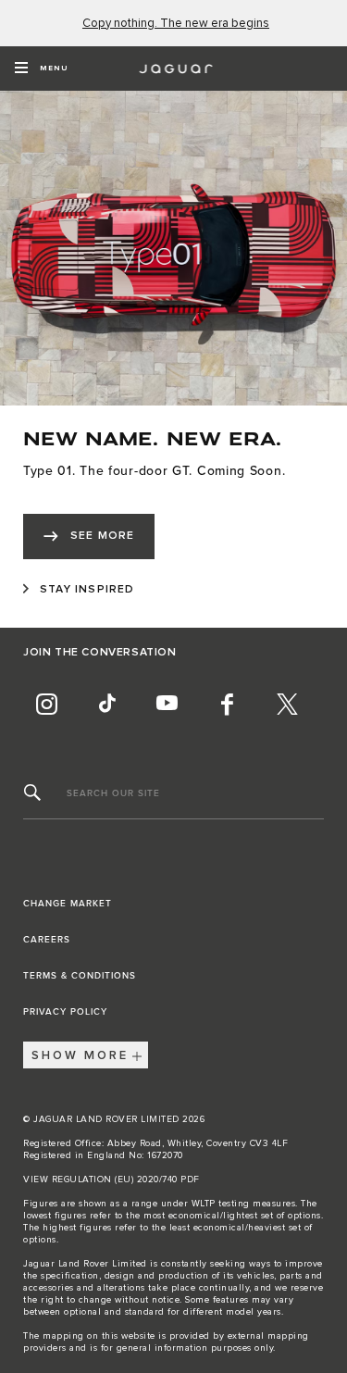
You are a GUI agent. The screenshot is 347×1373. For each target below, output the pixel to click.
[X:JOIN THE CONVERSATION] (287, 703)
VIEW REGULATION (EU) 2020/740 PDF (111, 1179)
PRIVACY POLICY (65, 1011)
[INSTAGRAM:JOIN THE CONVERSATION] (46, 703)
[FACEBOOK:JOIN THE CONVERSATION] (227, 703)
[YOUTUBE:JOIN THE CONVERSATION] (166, 703)
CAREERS (46, 939)
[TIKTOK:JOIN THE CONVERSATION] (106, 703)
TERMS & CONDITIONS (79, 975)
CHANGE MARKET (67, 903)
